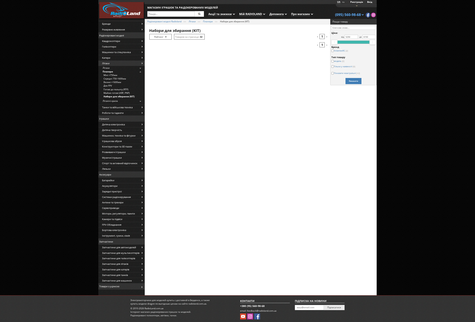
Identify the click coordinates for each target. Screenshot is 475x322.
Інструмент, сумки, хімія (116, 235)
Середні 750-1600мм (115, 78)
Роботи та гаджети (113, 113)
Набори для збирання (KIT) (119, 96)
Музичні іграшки (112, 157)
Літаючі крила (110, 101)
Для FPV (108, 85)
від (342, 36)
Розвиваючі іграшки (114, 152)
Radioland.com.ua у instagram (373, 15)
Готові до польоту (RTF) (116, 89)
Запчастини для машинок (117, 280)
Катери (106, 57)
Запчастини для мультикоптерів (120, 253)
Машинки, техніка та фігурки (118, 135)
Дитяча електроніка (113, 124)
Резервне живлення (113, 29)
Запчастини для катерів (115, 269)
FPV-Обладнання (111, 224)
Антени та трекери (112, 202)
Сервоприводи (110, 208)
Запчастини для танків (115, 275)
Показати (353, 81)
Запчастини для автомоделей (119, 247)
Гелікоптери (109, 46)
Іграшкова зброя (112, 141)
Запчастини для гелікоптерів (118, 258)
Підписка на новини (311, 301)
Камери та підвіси (112, 219)
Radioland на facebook (368, 15)
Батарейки (108, 180)
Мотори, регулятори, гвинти (118, 213)
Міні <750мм (110, 75)
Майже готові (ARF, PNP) (117, 93)
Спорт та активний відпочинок (119, 163)
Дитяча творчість (112, 130)
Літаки (105, 63)
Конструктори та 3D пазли (117, 146)
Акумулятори (109, 186)
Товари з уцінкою (109, 286)
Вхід (369, 2)
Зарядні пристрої (112, 191)
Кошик (356, 5)
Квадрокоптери (111, 41)
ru (343, 2)
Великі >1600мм (112, 82)
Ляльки (106, 168)
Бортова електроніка (114, 230)
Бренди (106, 23)
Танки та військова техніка (117, 107)
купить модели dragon (142, 303)
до (360, 36)
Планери (108, 71)
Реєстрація (356, 2)
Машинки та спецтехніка (116, 52)
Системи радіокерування (116, 197)
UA (338, 2)
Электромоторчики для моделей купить (152, 300)
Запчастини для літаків (115, 264)
